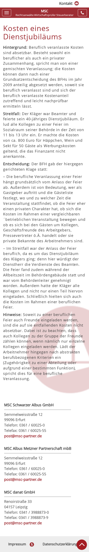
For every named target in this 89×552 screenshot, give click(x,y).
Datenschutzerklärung (60, 544)
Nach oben (82, 545)
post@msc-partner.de (23, 435)
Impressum (17, 544)
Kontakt (65, 3)
